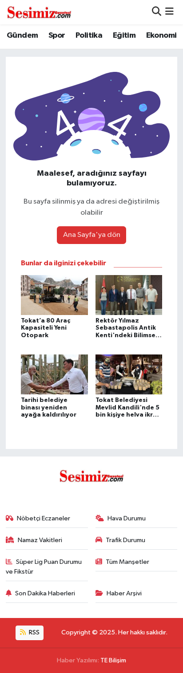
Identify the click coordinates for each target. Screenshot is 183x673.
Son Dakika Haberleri (45, 593)
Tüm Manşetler (127, 562)
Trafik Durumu (125, 540)
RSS (34, 632)
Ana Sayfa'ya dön (91, 235)
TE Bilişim (113, 660)
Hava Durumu (126, 518)
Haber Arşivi (124, 593)
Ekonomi (161, 35)
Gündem (22, 35)
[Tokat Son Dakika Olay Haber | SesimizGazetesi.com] (39, 12)
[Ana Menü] (169, 12)
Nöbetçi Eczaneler (43, 518)
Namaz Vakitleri (40, 540)
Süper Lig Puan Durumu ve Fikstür (44, 567)
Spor (56, 35)
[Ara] (156, 12)
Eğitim (124, 35)
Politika (89, 35)
